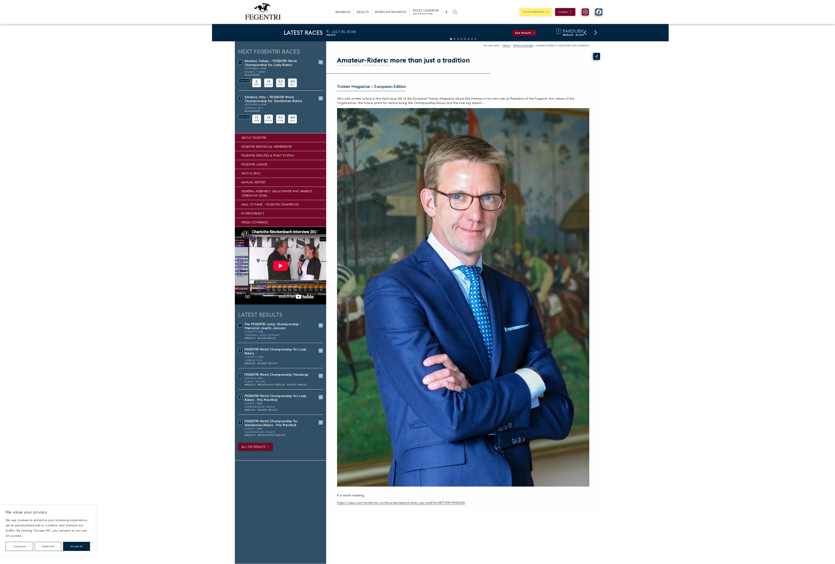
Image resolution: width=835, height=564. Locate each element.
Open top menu (446, 12)
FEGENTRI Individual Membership (266, 147)
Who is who (251, 173)
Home (506, 45)
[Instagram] (585, 11)
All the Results (253, 447)
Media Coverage (254, 222)
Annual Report (253, 182)
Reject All (48, 546)
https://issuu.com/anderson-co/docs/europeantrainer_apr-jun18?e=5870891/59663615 (401, 503)
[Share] (596, 56)
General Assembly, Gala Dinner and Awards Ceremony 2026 (276, 193)
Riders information (390, 12)
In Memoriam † (253, 213)
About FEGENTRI (253, 138)
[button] (585, 32)
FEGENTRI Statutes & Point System (267, 155)
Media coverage (523, 45)
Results (363, 12)
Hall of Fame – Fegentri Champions (270, 204)
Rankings (343, 12)
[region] (48, 530)
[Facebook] (598, 11)
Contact (563, 11)
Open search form (455, 12)
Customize (19, 546)
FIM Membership (533, 11)
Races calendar (426, 11)
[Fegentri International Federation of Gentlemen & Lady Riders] (263, 12)
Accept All (76, 546)
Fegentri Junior (254, 164)
